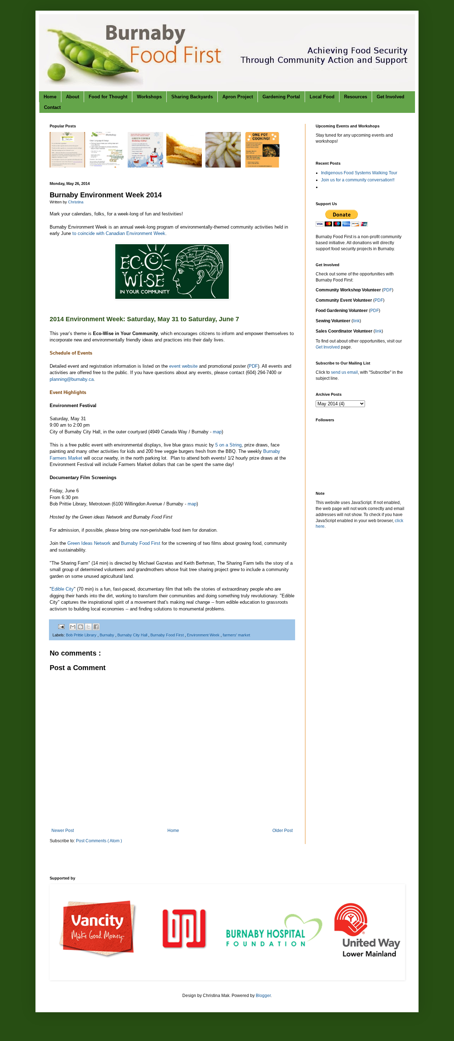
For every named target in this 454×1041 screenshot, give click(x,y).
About (72, 96)
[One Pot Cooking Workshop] (263, 166)
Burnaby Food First (140, 543)
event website (183, 366)
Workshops (149, 96)
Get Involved (390, 96)
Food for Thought (108, 96)
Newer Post (62, 830)
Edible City (62, 589)
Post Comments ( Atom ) (99, 840)
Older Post (282, 830)
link (356, 320)
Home (50, 96)
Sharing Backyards (192, 96)
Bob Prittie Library (82, 635)
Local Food (322, 96)
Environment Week (204, 635)
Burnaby (107, 635)
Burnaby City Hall (132, 635)
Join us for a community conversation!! (357, 179)
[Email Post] (61, 626)
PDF (253, 366)
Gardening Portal (281, 96)
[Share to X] (88, 626)
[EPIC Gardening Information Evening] (68, 166)
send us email (344, 372)
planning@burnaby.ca (72, 379)
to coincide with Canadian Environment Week (118, 233)
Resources (355, 96)
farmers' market (236, 635)
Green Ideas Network (89, 543)
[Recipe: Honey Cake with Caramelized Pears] (224, 166)
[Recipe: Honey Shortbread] (185, 166)
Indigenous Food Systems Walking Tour (359, 172)
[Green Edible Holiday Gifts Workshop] (146, 166)
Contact (52, 107)
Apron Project (237, 96)
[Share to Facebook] (96, 626)
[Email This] (72, 626)
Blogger (263, 995)
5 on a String (228, 445)
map (217, 431)
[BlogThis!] (80, 626)
